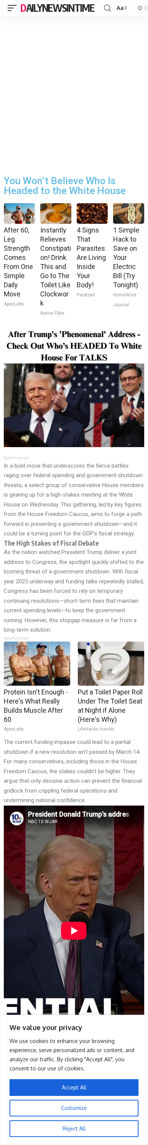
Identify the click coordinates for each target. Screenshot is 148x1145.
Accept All (74, 1087)
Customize (74, 1108)
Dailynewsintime (57, 8)
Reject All (74, 1128)
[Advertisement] (74, 94)
